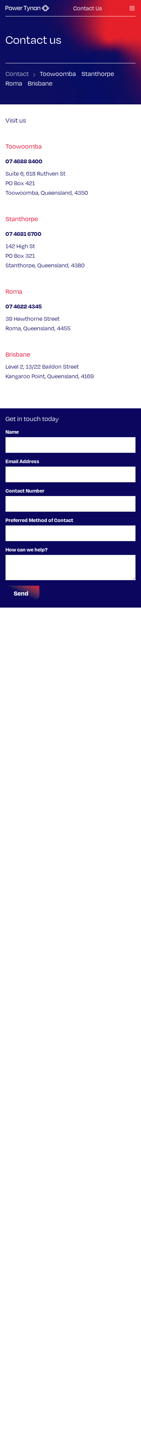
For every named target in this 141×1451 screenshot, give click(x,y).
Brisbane (40, 83)
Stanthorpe (97, 73)
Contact (17, 73)
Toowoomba (58, 73)
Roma (13, 83)
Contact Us (87, 8)
